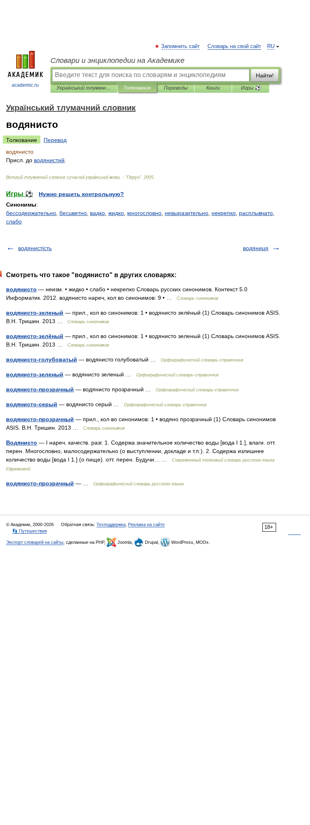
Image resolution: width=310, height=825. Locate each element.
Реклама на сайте (146, 524)
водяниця (255, 248)
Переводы (176, 88)
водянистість (35, 248)
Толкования (137, 88)
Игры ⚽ (251, 88)
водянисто (21, 289)
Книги (213, 88)
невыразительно (186, 213)
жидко (116, 213)
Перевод (55, 140)
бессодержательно (31, 213)
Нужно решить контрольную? (81, 194)
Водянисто (21, 442)
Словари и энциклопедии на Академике (117, 60)
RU (270, 46)
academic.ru (25, 85)
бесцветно (73, 213)
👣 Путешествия (29, 530)
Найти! (265, 75)
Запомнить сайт (181, 46)
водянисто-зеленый (34, 312)
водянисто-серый (31, 404)
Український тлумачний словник (84, 88)
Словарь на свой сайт (234, 46)
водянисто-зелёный (34, 336)
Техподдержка (111, 524)
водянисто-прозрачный (40, 389)
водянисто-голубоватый (41, 359)
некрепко (224, 213)
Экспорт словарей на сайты (34, 542)
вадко (97, 213)
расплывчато (256, 213)
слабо (14, 221)
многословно (144, 213)
